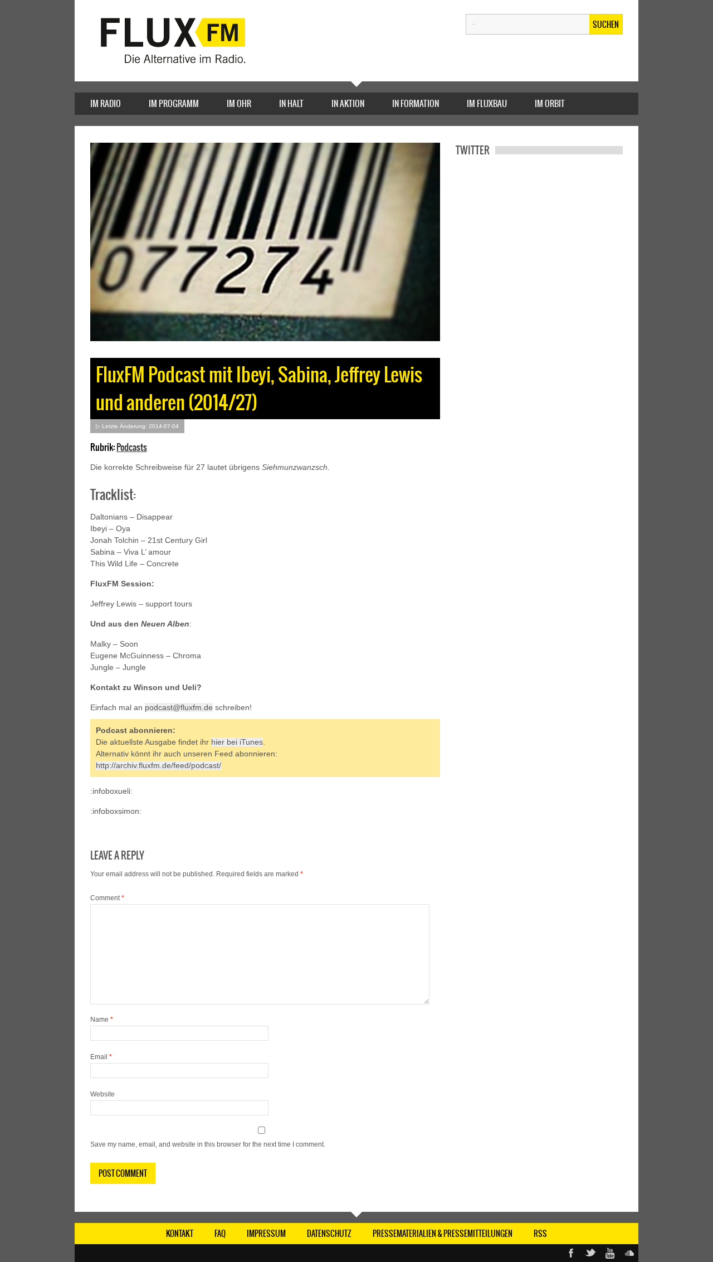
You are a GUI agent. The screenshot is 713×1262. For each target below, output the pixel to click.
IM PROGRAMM (174, 103)
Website (102, 1094)
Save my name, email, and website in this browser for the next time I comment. (207, 1144)
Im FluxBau (487, 103)
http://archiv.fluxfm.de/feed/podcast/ (158, 765)
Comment (107, 898)
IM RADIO (105, 103)
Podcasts (131, 447)
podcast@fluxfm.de (179, 707)
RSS (540, 1233)
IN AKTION (347, 103)
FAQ (220, 1233)
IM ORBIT (550, 103)
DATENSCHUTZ (329, 1233)
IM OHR (239, 103)
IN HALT (291, 103)
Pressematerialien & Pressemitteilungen (442, 1233)
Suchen (606, 24)
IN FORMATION (415, 103)
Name (101, 1019)
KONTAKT (179, 1233)
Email (101, 1057)
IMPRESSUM (266, 1233)
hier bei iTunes (237, 741)
